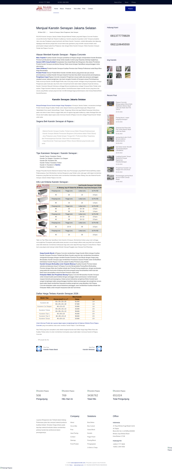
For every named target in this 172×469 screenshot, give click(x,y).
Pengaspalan (91, 444)
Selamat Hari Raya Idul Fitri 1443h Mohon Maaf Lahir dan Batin (123, 129)
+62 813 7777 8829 (44, 2)
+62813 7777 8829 (119, 444)
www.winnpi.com (78, 465)
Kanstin (89, 433)
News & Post (117, 2)
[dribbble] (98, 339)
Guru (71, 465)
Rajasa (130, 8)
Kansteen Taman (44, 318)
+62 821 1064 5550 (63, 2)
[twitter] (95, 339)
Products (68, 8)
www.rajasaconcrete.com (78, 462)
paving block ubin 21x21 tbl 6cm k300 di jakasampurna (123, 139)
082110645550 (120, 44)
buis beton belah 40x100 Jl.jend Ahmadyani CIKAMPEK (124, 148)
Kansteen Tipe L (44, 313)
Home (56, 8)
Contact (90, 8)
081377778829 (120, 35)
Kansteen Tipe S (44, 316)
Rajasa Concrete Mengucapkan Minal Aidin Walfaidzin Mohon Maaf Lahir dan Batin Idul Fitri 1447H (124, 106)
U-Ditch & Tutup (92, 447)
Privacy (134, 2)
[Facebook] (93, 339)
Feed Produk (74, 444)
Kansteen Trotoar (44, 310)
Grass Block (91, 429)
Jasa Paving (74, 433)
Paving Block (91, 440)
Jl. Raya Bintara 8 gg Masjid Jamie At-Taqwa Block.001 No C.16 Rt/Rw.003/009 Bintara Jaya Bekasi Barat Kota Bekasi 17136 (124, 431)
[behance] (101, 339)
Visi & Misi (77, 8)
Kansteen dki (44, 303)
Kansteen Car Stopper (44, 306)
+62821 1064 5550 (119, 446)
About (62, 8)
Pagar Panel (91, 437)
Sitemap (73, 440)
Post (84, 8)
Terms (126, 2)
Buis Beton (90, 422)
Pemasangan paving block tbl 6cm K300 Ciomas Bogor (124, 177)
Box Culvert (91, 426)
